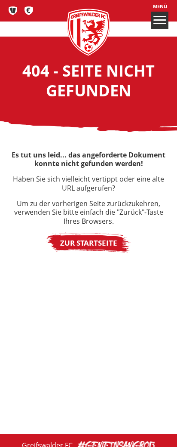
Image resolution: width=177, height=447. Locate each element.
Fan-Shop (29, 10)
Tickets (13, 10)
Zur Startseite (88, 242)
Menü (160, 6)
